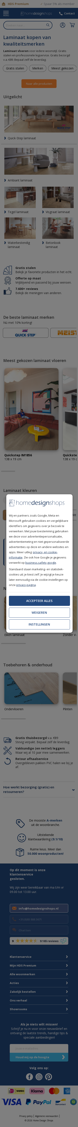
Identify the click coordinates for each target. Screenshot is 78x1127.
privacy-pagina (26, 585)
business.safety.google (40, 563)
